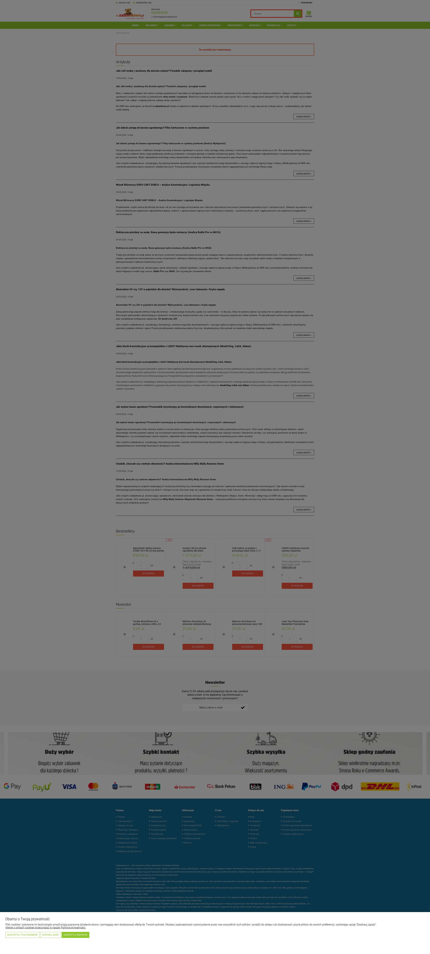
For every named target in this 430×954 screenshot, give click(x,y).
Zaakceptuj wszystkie (75, 935)
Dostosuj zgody (50, 935)
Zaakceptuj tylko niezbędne (22, 935)
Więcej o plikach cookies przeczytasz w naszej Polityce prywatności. (45, 927)
